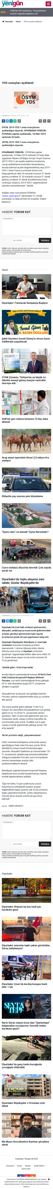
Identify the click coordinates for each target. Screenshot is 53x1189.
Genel (18, 22)
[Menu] (48, 4)
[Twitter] (7, 121)
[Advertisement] (26, 53)
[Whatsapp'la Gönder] (15, 121)
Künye (19, 1166)
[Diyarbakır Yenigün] (12, 3)
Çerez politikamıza (42, 1184)
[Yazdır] (19, 121)
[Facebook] (3, 121)
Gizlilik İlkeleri (39, 1166)
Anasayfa (9, 22)
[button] (40, 121)
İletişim (28, 1166)
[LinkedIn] (11, 121)
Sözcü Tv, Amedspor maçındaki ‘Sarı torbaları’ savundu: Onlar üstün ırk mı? (29, 12)
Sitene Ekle (26, 1169)
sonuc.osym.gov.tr (11, 196)
